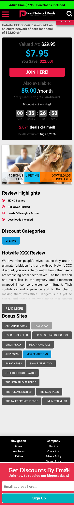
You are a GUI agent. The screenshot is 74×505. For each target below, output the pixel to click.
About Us (54, 446)
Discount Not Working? (37, 104)
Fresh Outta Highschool (52, 335)
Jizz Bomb (12, 354)
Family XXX (41, 325)
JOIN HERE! (37, 72)
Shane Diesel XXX (41, 363)
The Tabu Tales (49, 391)
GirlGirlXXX (13, 344)
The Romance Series (19, 391)
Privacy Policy (53, 456)
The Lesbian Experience (21, 382)
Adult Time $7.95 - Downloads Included (37, 5)
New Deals (18, 451)
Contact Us (53, 451)
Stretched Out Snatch (21, 373)
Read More (14, 308)
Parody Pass (14, 363)
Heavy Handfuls (39, 344)
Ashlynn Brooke (16, 325)
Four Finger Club (17, 335)
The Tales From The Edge (22, 401)
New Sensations (37, 354)
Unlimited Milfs (56, 401)
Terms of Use (53, 461)
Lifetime (11, 240)
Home (18, 446)
